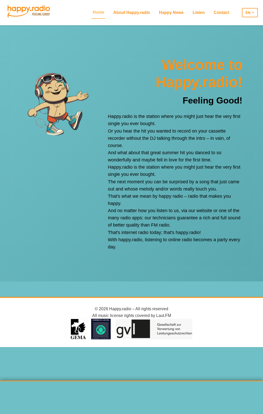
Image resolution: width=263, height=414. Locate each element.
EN (248, 13)
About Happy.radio (131, 12)
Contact (221, 12)
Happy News (171, 12)
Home (98, 12)
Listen (199, 12)
